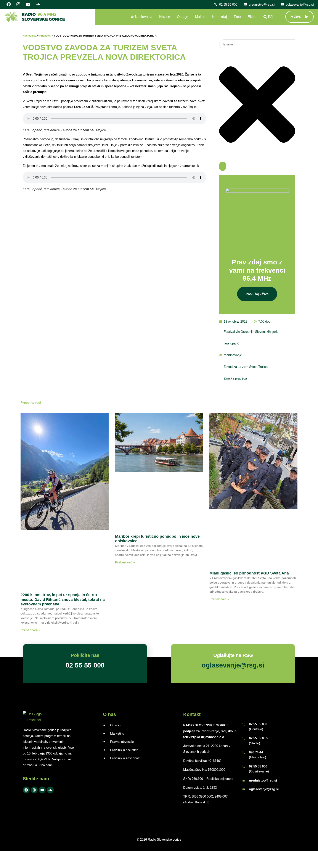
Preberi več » (30, 630)
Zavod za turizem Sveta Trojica (246, 366)
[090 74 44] (243, 752)
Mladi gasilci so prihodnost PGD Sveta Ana (249, 573)
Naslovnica (30, 35)
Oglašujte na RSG (233, 655)
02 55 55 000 (258, 724)
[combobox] (257, 44)
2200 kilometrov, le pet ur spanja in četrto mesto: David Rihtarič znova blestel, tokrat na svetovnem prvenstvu (63, 599)
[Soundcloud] (38, 4)
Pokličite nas (85, 655)
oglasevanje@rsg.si (264, 789)
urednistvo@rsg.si (263, 780)
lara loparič (231, 343)
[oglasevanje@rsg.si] (243, 789)
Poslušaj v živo (257, 294)
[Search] (222, 166)
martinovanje (233, 355)
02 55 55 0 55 (258, 738)
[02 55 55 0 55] (243, 738)
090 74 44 (256, 752)
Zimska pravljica (235, 378)
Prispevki (45, 35)
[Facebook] (8, 4)
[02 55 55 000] (243, 724)
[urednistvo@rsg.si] (243, 781)
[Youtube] (28, 4)
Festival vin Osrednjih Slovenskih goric (251, 331)
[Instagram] (18, 4)
